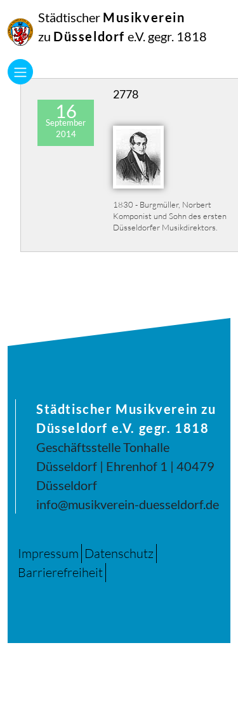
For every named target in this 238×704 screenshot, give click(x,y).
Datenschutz (119, 553)
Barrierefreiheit (60, 572)
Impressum (48, 553)
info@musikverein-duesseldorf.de (127, 504)
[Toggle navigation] (20, 71)
